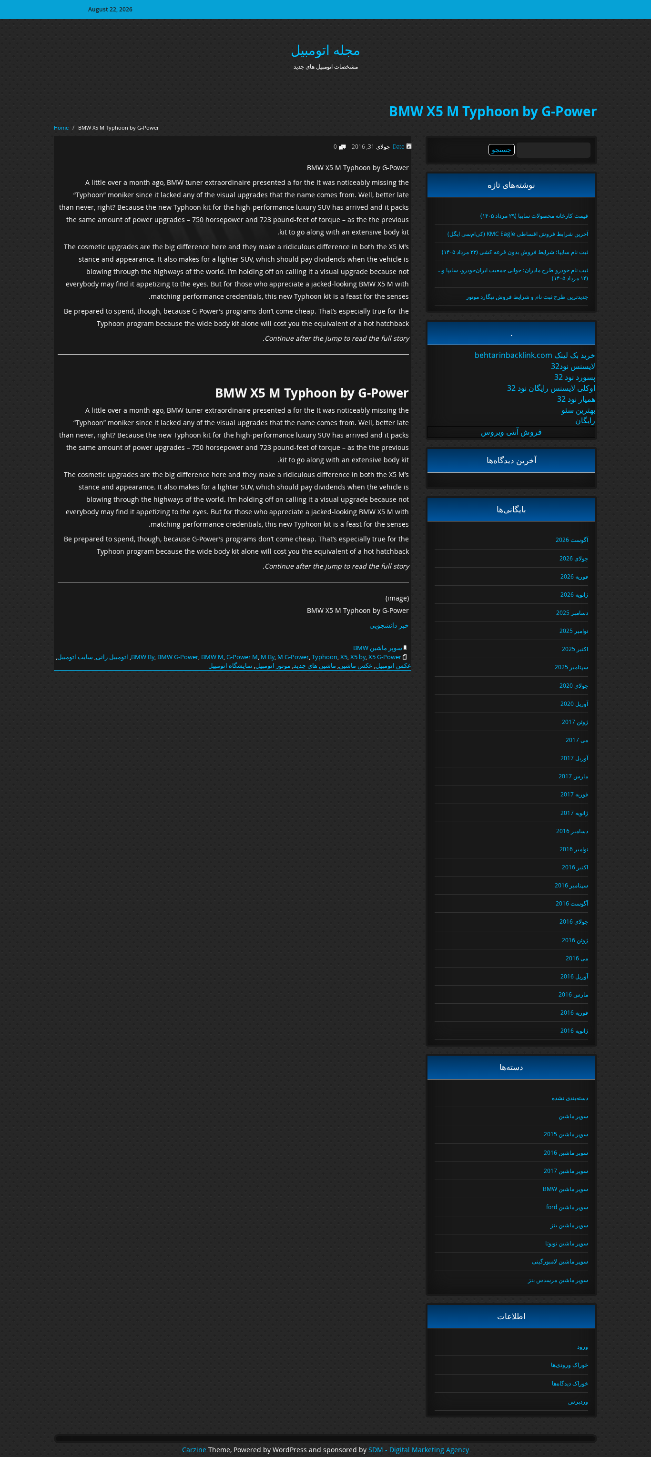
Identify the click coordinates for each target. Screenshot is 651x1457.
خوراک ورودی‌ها (569, 1364)
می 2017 (577, 740)
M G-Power (293, 656)
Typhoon (324, 656)
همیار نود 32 (576, 399)
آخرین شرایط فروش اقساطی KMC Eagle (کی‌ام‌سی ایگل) (518, 233)
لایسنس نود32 (573, 366)
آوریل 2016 (574, 976)
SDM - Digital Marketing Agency (418, 1450)
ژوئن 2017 (575, 721)
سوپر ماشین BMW (377, 647)
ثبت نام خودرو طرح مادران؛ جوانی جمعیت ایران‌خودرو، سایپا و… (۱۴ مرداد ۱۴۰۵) (512, 274)
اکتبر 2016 (575, 867)
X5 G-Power (384, 656)
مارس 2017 (573, 776)
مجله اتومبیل (325, 50)
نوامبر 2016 (573, 849)
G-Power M (242, 656)
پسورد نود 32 (574, 377)
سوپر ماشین (573, 1116)
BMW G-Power (177, 656)
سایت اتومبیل (75, 656)
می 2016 (577, 958)
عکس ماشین (356, 665)
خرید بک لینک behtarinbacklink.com (535, 355)
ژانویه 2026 (574, 594)
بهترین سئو (578, 410)
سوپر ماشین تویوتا (566, 1243)
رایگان (585, 420)
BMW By (142, 656)
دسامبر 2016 (572, 831)
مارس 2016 (573, 994)
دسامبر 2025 (572, 612)
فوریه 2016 (574, 1012)
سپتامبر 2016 (571, 885)
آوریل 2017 (574, 758)
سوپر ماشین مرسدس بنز (558, 1280)
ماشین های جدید (315, 665)
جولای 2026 (573, 558)
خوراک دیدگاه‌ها (570, 1383)
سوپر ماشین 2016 (566, 1152)
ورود (582, 1346)
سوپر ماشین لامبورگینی (560, 1261)
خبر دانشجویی (389, 625)
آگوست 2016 (572, 903)
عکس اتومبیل (393, 665)
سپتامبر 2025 (571, 667)
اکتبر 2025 (575, 648)
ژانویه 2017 (574, 812)
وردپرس (578, 1401)
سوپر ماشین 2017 (566, 1170)
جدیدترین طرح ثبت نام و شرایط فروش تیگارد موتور (527, 296)
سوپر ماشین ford (567, 1207)
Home (61, 127)
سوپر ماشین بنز (569, 1225)
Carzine (195, 1450)
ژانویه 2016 (574, 1030)
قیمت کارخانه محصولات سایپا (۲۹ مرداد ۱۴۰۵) (534, 215)
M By (268, 656)
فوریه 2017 (574, 794)
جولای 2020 (573, 685)
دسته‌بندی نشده (570, 1097)
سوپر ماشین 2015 (566, 1134)
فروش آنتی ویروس (511, 432)
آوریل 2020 (574, 703)
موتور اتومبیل (273, 665)
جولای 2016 (573, 921)
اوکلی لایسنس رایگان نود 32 (551, 388)
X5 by (358, 656)
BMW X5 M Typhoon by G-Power (493, 111)
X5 (343, 656)
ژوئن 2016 (575, 940)
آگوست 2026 (572, 539)
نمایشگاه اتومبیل (230, 665)
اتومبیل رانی (112, 656)
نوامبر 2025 (573, 630)
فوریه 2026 (574, 576)
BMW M (212, 656)
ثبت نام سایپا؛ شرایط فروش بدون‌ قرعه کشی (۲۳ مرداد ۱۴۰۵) (515, 251)
